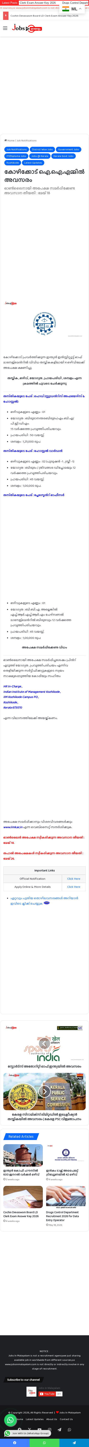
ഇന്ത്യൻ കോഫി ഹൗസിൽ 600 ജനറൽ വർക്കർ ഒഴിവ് (21, 1172)
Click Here (73, 878)
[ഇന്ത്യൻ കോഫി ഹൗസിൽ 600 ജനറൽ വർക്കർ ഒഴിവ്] (23, 1155)
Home (10, 140)
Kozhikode (13, 163)
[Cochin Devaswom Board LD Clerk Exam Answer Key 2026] (23, 1197)
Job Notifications (27, 140)
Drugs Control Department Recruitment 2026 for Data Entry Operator (62, 1216)
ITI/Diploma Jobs (16, 156)
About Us (51, 1419)
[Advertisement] (44, 85)
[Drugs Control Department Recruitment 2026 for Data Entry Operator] (66, 1197)
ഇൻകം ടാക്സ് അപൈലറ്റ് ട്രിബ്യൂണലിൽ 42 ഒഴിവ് (62, 1172)
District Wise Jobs (42, 149)
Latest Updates (33, 163)
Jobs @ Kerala (39, 156)
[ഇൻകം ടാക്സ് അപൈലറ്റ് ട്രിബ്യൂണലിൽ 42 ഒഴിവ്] (66, 1155)
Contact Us (66, 1419)
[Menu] (5, 29)
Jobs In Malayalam (70, 1412)
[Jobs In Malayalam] (26, 28)
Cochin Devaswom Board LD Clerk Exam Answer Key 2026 (44, 16)
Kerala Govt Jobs (63, 156)
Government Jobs (68, 149)
